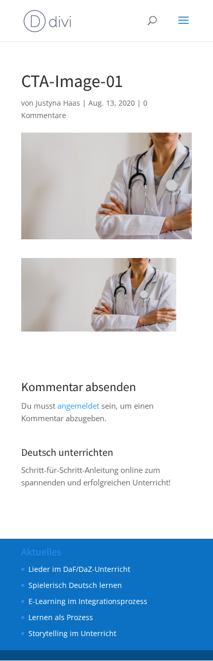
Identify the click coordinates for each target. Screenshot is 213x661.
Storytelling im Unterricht (72, 633)
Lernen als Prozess (60, 617)
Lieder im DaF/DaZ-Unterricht (79, 569)
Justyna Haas (58, 103)
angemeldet (78, 405)
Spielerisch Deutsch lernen (75, 585)
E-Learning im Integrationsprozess (87, 601)
